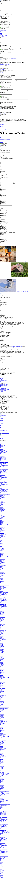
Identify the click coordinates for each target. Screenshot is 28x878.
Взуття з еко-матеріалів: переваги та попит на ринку (11, 277)
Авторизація (7, 64)
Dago (1, 863)
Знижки (2, 392)
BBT (1, 859)
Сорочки (2, 651)
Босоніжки (2, 497)
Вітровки (2, 611)
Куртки (1, 614)
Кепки (1, 637)
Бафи (1, 626)
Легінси (2, 760)
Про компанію (3, 30)
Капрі (1, 636)
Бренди (1, 33)
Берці (1, 529)
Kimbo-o (2, 867)
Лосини (1, 643)
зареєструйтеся (12, 347)
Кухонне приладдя (4, 796)
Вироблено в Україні (4, 389)
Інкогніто (2, 64)
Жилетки (2, 613)
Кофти (1, 641)
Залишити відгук (3, 121)
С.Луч (1, 877)
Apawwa (2, 858)
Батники (2, 625)
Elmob (1, 864)
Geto (1, 865)
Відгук (1, 113)
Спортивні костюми (4, 653)
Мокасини (2, 509)
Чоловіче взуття (3, 385)
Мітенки (2, 615)
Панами (2, 645)
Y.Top (1, 876)
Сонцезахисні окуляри (5, 494)
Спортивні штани (4, 654)
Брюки (1, 628)
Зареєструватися (12, 58)
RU (2, 15)
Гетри (1, 632)
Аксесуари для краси (4, 791)
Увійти (1, 57)
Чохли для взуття (4, 592)
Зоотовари (2, 794)
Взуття (1, 420)
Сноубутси (2, 516)
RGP (1, 871)
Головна (2, 124)
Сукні (1, 656)
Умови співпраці (3, 35)
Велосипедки (3, 630)
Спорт (1, 517)
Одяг (1, 460)
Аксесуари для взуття (5, 129)
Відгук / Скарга (3, 440)
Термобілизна (3, 621)
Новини (2, 31)
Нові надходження (4, 384)
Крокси (1, 507)
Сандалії (2, 512)
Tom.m (1, 873)
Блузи (1, 744)
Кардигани (2, 725)
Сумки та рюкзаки (4, 462)
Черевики (2, 521)
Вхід (1, 72)
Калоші (1, 503)
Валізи (1, 716)
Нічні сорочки (3, 738)
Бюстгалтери (3, 734)
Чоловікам (2, 427)
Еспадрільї (2, 502)
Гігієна (1, 792)
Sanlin (1, 872)
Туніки (1, 778)
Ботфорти (2, 531)
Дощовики (2, 612)
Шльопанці (2, 525)
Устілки (1, 131)
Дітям (1, 423)
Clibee (1, 862)
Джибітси (2, 588)
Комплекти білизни (4, 677)
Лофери (1, 543)
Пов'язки (2, 646)
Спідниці (2, 652)
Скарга (4, 113)
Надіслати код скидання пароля (6, 107)
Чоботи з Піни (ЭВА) (4, 524)
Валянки (2, 498)
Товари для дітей (3, 805)
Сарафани (2, 649)
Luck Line (2, 870)
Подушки (2, 799)
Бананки (2, 663)
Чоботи (1, 523)
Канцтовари (2, 795)
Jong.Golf (2, 866)
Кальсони (2, 619)
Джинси (2, 634)
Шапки (1, 618)
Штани (1, 662)
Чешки (1, 522)
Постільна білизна (4, 800)
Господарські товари (4, 491)
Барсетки (2, 714)
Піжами (1, 644)
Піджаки (2, 698)
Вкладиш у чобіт (3, 587)
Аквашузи (2, 495)
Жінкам (1, 126)
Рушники (2, 801)
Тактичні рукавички (4, 673)
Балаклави (2, 666)
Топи (1, 657)
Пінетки (2, 510)
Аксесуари (2, 456)
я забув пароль (3, 98)
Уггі (1, 520)
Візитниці (2, 715)
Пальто (1, 671)
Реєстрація (4, 72)
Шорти (1, 660)
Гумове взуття (3, 499)
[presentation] (6, 79)
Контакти (2, 36)
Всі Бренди (2, 857)
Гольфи (1, 633)
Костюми (2, 640)
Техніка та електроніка (5, 804)
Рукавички (2, 617)
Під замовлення (3, 390)
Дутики (1, 501)
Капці (1, 504)
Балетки (2, 496)
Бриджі (1, 627)
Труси (1, 623)
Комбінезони (3, 639)
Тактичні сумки (3, 721)
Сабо (1, 511)
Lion (1, 869)
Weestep (1, 875)
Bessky (1, 860)
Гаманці (2, 717)
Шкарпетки (2, 624)
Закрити (2, 69)
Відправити (2, 369)
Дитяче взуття (3, 388)
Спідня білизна (3, 477)
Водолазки (2, 631)
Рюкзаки (2, 664)
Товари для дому (3, 430)
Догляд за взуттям (4, 589)
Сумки (1, 665)
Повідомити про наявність (5, 346)
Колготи (2, 638)
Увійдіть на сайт (3, 347)
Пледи (1, 492)
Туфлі (1, 518)
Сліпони (2, 514)
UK (1, 15)
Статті (1, 34)
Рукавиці (2, 647)
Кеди (1, 505)
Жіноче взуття (3, 386)
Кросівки (2, 508)
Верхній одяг (3, 463)
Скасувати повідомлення (16, 346)
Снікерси (2, 515)
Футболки (2, 658)
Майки (1, 620)
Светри (1, 650)
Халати (1, 659)
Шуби (1, 733)
